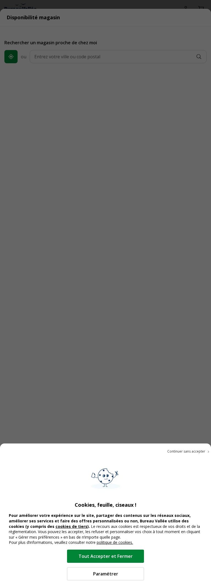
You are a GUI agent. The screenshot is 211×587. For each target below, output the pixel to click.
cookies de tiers (71, 526)
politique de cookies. (115, 542)
